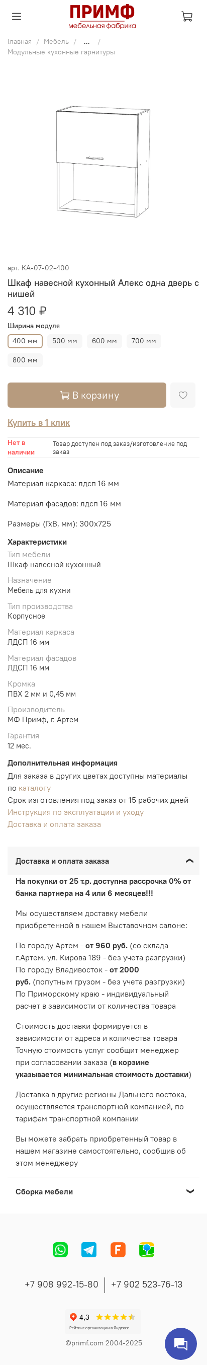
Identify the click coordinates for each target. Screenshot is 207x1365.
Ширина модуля (34, 326)
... (87, 41)
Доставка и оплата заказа (54, 824)
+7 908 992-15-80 (61, 1284)
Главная (20, 41)
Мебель (56, 41)
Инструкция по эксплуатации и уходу (76, 812)
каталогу (35, 788)
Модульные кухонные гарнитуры (61, 51)
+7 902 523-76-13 (146, 1284)
